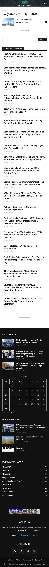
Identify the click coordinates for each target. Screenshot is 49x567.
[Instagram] (27, 551)
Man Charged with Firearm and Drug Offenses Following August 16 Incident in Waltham (23, 98)
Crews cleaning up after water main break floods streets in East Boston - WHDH (24, 183)
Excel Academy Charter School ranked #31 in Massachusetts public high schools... (31, 365)
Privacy (18, 560)
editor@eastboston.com (29, 535)
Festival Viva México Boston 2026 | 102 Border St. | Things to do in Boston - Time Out (24, 56)
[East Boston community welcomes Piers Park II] (8, 440)
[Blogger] (14, 551)
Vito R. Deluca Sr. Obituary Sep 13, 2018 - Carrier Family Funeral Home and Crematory (23, 301)
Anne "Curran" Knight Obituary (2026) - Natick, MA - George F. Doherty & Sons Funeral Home (22, 84)
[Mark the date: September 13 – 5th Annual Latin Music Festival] (8, 343)
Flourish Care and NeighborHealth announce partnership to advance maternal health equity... (29, 353)
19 (19, 399)
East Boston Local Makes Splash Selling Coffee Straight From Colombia (23, 121)
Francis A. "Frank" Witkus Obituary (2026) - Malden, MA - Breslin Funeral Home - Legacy (24, 234)
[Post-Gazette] (8, 449)
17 (6, 399)
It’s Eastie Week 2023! (24, 19)
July (15, 10)
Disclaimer (10, 560)
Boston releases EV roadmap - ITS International (20, 247)
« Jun (4, 412)
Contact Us (38, 560)
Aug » (9, 412)
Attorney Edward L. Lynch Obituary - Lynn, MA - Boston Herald (24, 146)
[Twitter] (34, 551)
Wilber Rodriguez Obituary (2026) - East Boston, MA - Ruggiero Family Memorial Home (23, 196)
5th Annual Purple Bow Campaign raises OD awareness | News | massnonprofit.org (24, 158)
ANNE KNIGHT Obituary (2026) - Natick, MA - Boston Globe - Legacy (25, 110)
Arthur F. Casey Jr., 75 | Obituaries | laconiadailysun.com (20, 208)
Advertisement (28, 560)
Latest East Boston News (13, 49)
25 (13, 404)
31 (6, 408)
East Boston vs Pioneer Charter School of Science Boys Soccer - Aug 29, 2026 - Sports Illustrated (24, 134)
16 (44, 395)
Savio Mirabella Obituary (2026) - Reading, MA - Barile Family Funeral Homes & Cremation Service (24, 221)
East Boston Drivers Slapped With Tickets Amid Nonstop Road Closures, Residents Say (24, 260)
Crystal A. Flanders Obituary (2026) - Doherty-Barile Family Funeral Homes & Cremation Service (22, 287)
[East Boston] (24, 3)
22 (38, 399)
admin (18, 22)
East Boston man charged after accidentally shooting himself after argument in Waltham (25, 70)
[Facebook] (21, 551)
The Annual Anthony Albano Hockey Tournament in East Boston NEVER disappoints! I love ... (21, 273)
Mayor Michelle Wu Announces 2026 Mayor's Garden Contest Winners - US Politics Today (22, 170)
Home (4, 10)
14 (32, 395)
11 (13, 395)
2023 (10, 10)
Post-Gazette (21, 448)
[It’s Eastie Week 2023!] (8, 22)
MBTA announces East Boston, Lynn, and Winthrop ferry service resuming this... (30, 427)
